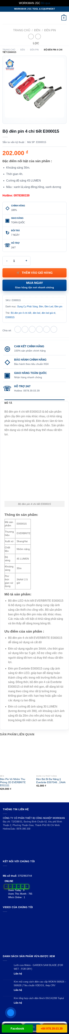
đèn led (36, 313)
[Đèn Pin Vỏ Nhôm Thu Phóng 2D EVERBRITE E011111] (16, 756)
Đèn (37, 30)
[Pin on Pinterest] (46, 329)
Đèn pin (50, 30)
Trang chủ (21, 30)
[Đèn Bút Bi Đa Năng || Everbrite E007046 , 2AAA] (52, 756)
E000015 (10, 317)
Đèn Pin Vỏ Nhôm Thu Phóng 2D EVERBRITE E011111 (13, 782)
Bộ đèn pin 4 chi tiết (21, 313)
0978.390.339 (23, 828)
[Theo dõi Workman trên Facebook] (4, 870)
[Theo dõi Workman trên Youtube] (9, 870)
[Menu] (5, 18)
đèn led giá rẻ (48, 313)
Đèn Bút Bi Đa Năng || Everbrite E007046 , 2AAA (50, 781)
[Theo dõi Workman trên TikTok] (13, 870)
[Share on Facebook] (25, 329)
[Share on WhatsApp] (17, 329)
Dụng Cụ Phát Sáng (27, 306)
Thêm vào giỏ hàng (37, 272)
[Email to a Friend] (39, 329)
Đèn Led (49, 306)
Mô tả (8, 403)
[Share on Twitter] (32, 329)
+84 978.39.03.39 (52, 1028)
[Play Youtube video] (34, 932)
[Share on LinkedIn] (53, 329)
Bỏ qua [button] (45, 3)
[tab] (34, 403)
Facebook (17, 1028)
